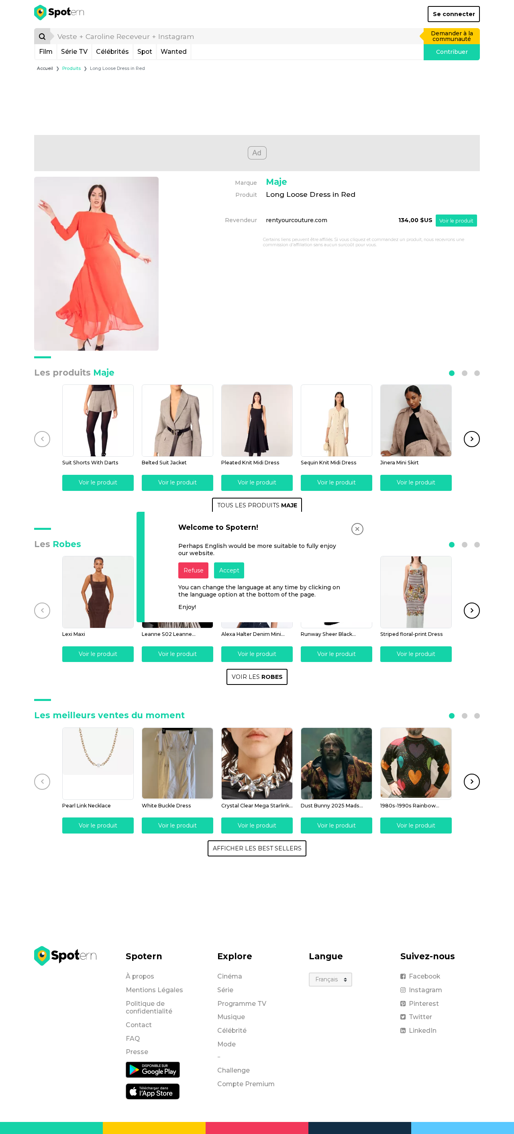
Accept (229, 570)
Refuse (194, 570)
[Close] (357, 529)
